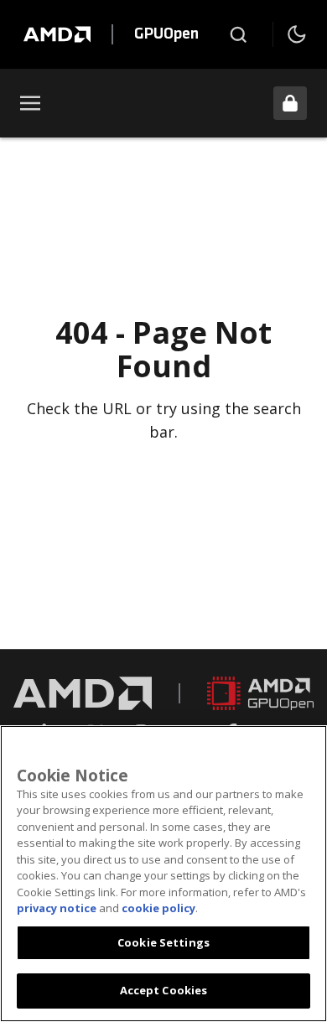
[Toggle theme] (297, 34)
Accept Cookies (164, 990)
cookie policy (158, 908)
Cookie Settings (163, 942)
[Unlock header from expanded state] (290, 103)
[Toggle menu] (30, 103)
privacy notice (56, 908)
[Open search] (238, 34)
